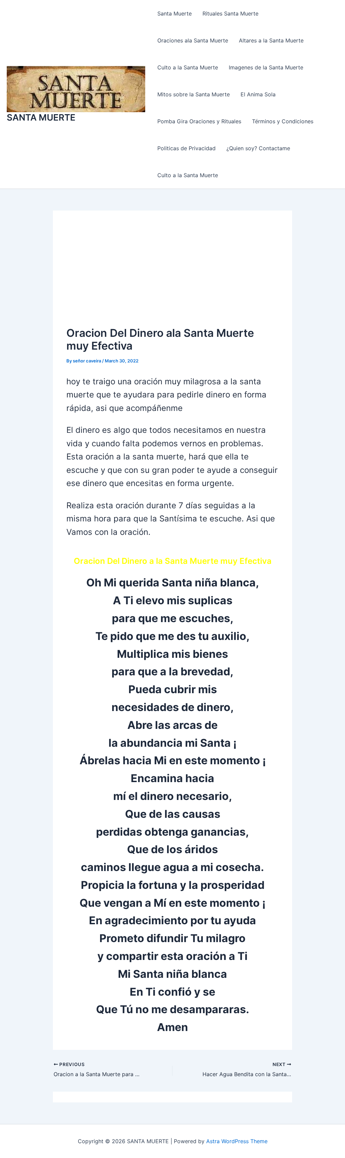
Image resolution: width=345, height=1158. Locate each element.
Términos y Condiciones (282, 121)
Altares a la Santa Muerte (271, 40)
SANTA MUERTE (41, 117)
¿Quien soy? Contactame (258, 148)
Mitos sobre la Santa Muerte (193, 94)
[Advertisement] (172, 274)
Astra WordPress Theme (237, 1141)
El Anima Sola (258, 94)
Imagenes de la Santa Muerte (266, 67)
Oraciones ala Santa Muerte (192, 40)
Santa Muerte (174, 13)
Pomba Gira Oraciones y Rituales (199, 121)
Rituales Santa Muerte (230, 13)
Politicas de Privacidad (186, 148)
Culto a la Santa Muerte (187, 67)
